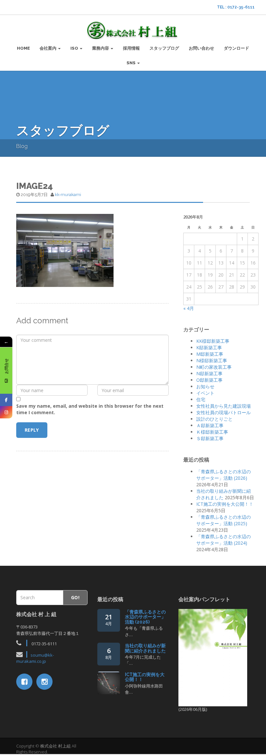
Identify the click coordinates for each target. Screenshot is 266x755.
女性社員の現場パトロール (223, 412)
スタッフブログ (164, 48)
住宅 (200, 399)
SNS (132, 62)
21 (108, 619)
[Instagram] (6, 412)
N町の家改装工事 (214, 367)
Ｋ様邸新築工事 (212, 432)
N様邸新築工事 (211, 360)
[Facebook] (6, 400)
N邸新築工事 (209, 373)
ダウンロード (236, 48)
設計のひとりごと (214, 419)
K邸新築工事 (209, 347)
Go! (75, 597)
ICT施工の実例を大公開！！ (224, 504)
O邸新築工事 (209, 380)
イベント (205, 393)
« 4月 (188, 308)
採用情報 (131, 48)
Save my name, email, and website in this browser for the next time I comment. (89, 409)
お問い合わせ (201, 48)
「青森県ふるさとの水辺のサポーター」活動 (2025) (223, 520)
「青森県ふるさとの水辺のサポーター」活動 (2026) (223, 474)
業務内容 (101, 48)
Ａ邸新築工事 (210, 425)
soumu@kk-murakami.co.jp (35, 658)
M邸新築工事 (209, 354)
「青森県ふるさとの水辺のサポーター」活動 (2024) (223, 539)
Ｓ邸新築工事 (210, 438)
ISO (74, 48)
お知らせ (205, 386)
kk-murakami (68, 194)
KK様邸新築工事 (212, 341)
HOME (23, 48)
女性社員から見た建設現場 (223, 406)
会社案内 (48, 48)
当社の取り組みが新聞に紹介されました (145, 648)
